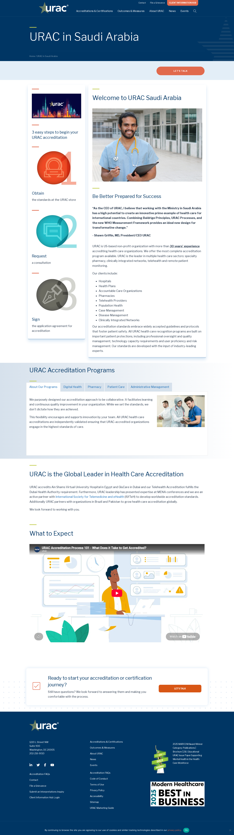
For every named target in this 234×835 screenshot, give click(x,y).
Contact (142, 3)
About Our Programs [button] (43, 387)
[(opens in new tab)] (56, 167)
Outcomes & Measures (131, 11)
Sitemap (94, 802)
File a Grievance (157, 3)
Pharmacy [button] (94, 387)
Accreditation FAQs (39, 774)
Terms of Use (97, 784)
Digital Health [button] (72, 387)
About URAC (156, 11)
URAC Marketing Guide (102, 808)
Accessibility (96, 796)
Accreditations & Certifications (94, 11)
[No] (230, 830)
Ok (186, 830)
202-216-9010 (36, 753)
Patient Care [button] (116, 387)
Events (185, 11)
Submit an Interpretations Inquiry (46, 791)
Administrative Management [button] (150, 387)
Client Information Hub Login (44, 797)
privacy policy (174, 830)
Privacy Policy (97, 790)
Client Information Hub (182, 3)
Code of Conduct (99, 778)
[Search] (193, 11)
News (172, 11)
